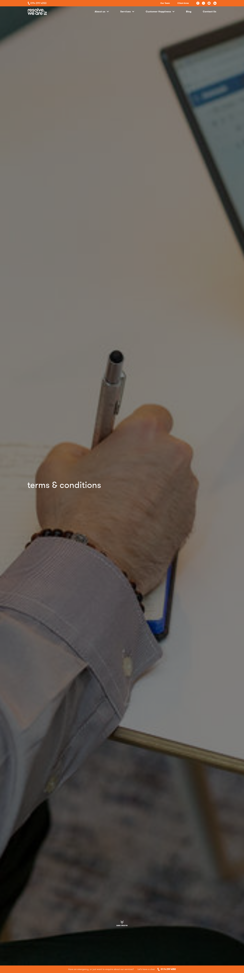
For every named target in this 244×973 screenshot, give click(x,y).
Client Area (183, 3)
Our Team (165, 3)
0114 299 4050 (168, 969)
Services (125, 11)
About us (100, 11)
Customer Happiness (158, 11)
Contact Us (209, 11)
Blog (188, 11)
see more (122, 925)
